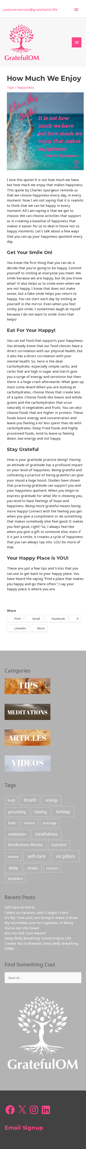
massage (49, 823)
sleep (13, 868)
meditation (17, 834)
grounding (17, 811)
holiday (63, 811)
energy (52, 800)
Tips (10, 87)
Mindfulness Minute (25, 844)
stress (32, 868)
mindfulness (46, 834)
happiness (25, 87)
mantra (29, 823)
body (11, 800)
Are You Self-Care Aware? (25, 933)
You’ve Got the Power (22, 928)
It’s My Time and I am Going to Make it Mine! (41, 917)
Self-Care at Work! (19, 907)
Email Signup (24, 1127)
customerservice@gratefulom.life (30, 9)
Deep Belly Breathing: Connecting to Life (38, 938)
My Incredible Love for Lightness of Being (39, 922)
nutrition (59, 844)
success (52, 868)
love (11, 822)
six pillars (65, 856)
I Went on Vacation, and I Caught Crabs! (36, 912)
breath (30, 800)
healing (40, 811)
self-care (37, 856)
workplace (15, 878)
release (13, 856)
